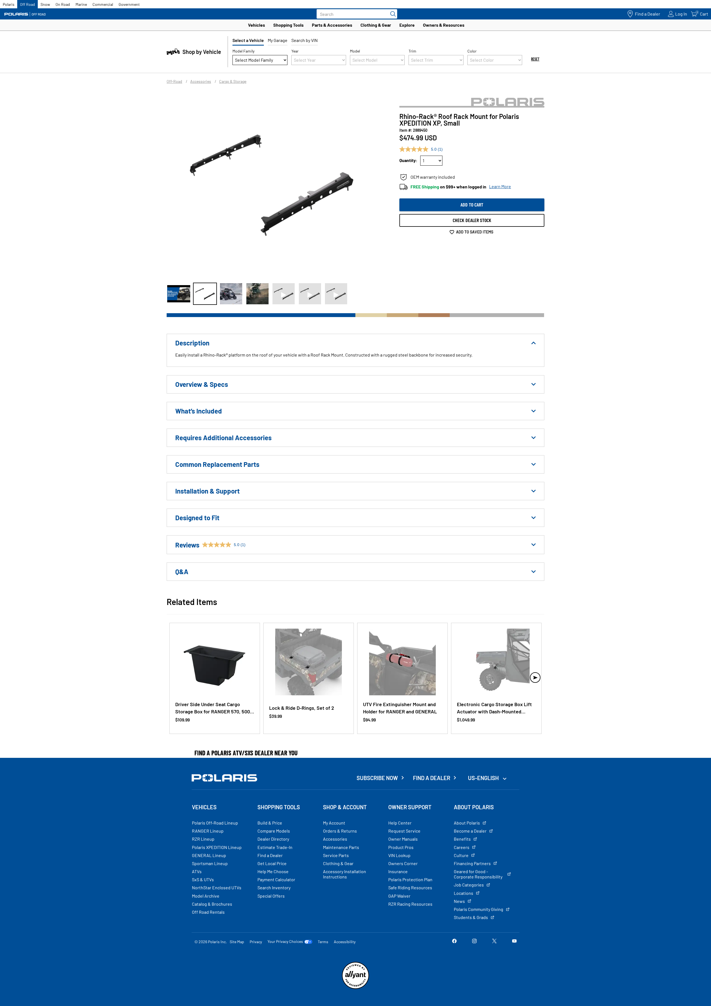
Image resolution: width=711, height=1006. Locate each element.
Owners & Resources (443, 25)
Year (295, 51)
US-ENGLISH (484, 778)
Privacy (256, 941)
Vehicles (256, 25)
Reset (535, 59)
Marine (81, 4)
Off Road (27, 4)
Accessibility (345, 941)
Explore (407, 25)
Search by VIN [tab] (304, 40)
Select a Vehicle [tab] (248, 40)
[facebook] (454, 941)
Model (355, 51)
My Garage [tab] (277, 40)
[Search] (391, 14)
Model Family (243, 51)
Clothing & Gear (375, 25)
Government (129, 4)
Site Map (237, 941)
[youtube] (514, 941)
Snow (45, 4)
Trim (412, 51)
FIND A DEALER (431, 778)
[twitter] (494, 941)
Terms (323, 941)
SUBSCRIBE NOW (377, 778)
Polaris (8, 4)
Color (472, 51)
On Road (63, 4)
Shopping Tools (288, 25)
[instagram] (474, 941)
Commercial (102, 4)
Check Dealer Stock (472, 220)
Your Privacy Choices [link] (285, 941)
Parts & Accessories (332, 25)
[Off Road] (25, 14)
